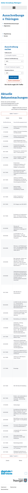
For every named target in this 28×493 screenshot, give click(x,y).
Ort (5, 64)
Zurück (7, 118)
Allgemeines (7, 25)
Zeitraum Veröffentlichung (11, 58)
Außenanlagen (17, 404)
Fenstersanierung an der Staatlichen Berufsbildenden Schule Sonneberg (20, 146)
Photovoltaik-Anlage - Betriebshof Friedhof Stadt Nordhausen (19, 437)
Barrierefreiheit (4, 489)
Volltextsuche (8, 52)
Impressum (3, 487)
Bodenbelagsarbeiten (18, 442)
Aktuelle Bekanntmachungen (11, 23)
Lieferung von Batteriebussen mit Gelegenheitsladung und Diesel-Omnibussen (21, 352)
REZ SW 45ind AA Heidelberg (20, 385)
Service (6, 36)
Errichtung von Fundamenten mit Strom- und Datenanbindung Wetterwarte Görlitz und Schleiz (21, 216)
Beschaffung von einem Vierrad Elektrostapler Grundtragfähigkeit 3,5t (21, 420)
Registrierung (7, 33)
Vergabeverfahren (9, 70)
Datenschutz (13, 487)
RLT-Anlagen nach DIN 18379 (20, 204)
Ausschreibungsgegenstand (20, 122)
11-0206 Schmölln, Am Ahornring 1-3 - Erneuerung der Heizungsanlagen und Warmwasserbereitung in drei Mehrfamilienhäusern (21, 304)
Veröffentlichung (7, 122)
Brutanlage (16, 368)
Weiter (20, 118)
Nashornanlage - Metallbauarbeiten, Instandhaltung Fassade (19, 188)
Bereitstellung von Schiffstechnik (20, 318)
